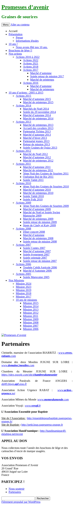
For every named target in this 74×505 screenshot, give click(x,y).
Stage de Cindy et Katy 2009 (39, 225)
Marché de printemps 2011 (38, 170)
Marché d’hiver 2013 (35, 137)
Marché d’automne (41, 73)
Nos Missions (16, 280)
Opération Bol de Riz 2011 (38, 176)
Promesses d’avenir (25, 7)
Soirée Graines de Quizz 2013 (40, 147)
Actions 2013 (23, 121)
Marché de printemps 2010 (38, 192)
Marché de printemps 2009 (38, 218)
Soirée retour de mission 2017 (47, 76)
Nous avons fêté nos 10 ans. (32, 47)
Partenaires (15, 491)
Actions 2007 (23, 244)
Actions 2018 (30, 66)
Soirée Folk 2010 (33, 199)
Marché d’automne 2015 (37, 99)
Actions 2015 (23, 95)
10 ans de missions (26, 299)
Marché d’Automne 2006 (37, 270)
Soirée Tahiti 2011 (33, 180)
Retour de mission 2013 (36, 144)
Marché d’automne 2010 (37, 189)
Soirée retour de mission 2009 (40, 222)
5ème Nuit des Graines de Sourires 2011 (46, 173)
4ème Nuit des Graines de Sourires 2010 (46, 186)
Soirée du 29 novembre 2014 (39, 112)
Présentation (15, 34)
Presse (19, 37)
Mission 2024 (23, 283)
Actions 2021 (30, 63)
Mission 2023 (23, 286)
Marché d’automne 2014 (37, 115)
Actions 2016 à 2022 (28, 56)
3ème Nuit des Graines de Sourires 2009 (46, 205)
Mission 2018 (23, 293)
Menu (6, 24)
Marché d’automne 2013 (37, 134)
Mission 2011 (30, 316)
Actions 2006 (23, 264)
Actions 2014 (23, 105)
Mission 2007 (30, 325)
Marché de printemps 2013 (38, 124)
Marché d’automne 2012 (37, 157)
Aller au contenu (20, 24)
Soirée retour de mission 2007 (40, 260)
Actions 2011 (23, 163)
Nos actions (15, 53)
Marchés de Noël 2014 (36, 108)
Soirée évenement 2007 (36, 254)
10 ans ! (13, 44)
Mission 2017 (23, 296)
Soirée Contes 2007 (34, 248)
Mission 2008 (30, 322)
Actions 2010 (23, 183)
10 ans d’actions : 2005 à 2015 (26, 92)
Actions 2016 (30, 82)
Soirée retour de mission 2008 (40, 241)
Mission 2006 (30, 328)
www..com (53, 399)
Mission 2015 (30, 303)
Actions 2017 (30, 69)
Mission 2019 (23, 290)
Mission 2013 (30, 309)
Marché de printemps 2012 (38, 160)
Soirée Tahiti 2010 (33, 196)
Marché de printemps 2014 (38, 118)
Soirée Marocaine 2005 (36, 277)
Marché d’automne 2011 (37, 167)
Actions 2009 (23, 202)
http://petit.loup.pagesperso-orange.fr (42, 424)
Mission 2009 (30, 319)
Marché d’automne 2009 (37, 209)
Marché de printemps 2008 (38, 238)
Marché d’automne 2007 (37, 251)
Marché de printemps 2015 (38, 102)
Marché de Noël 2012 (35, 154)
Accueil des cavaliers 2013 (38, 128)
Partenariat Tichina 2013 (37, 131)
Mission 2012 (30, 312)
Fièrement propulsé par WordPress (20, 501)
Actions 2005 (23, 273)
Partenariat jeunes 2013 (36, 141)
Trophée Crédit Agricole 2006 (40, 267)
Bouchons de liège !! (20, 50)
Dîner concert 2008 (34, 231)
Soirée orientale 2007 (35, 257)
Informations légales (27, 40)
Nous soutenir (16, 488)
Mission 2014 (30, 306)
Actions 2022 (30, 60)
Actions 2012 (23, 150)
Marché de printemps (42, 79)
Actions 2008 (23, 228)
